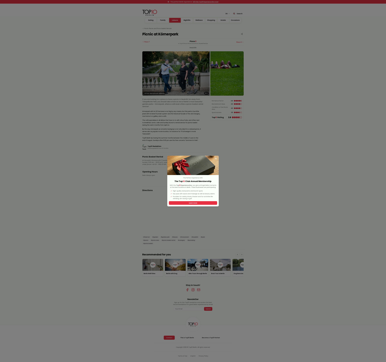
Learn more (193, 203)
